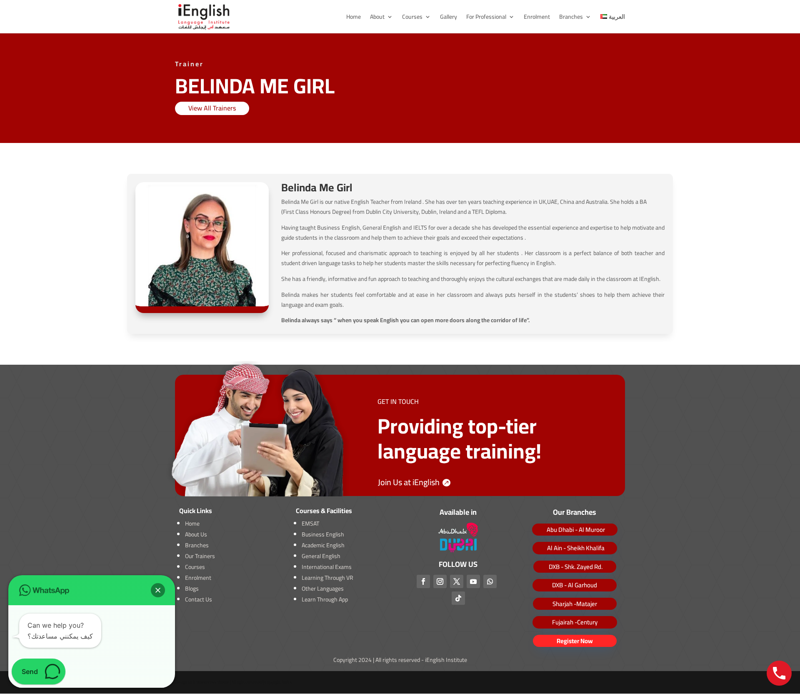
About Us (196, 534)
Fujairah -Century (575, 622)
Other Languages (323, 588)
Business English (323, 534)
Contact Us (198, 599)
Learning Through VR (327, 577)
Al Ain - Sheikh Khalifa (576, 548)
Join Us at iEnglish (409, 482)
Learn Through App (325, 599)
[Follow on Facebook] (423, 581)
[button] (158, 590)
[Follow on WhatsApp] (490, 581)
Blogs (192, 588)
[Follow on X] (456, 581)
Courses (412, 18)
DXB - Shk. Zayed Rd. (575, 567)
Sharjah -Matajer (574, 604)
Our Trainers (200, 556)
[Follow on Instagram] (440, 581)
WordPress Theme (212, 682)
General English (321, 556)
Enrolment (537, 18)
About (377, 18)
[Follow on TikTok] (458, 598)
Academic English (323, 545)
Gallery (448, 18)
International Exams (327, 566)
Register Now (575, 641)
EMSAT (310, 523)
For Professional (486, 18)
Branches (571, 18)
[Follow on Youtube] (473, 581)
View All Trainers (212, 108)
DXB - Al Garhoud (574, 585)
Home (353, 18)
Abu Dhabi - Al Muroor (576, 530)
